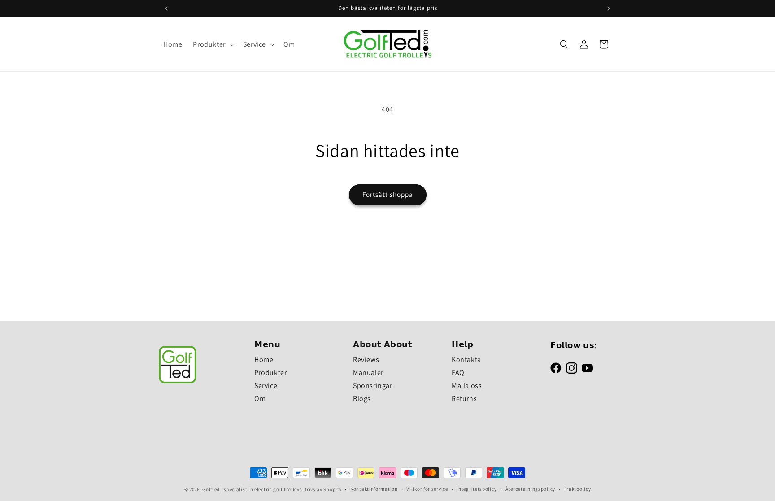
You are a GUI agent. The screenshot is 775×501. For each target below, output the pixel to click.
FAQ (458, 372)
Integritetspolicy (476, 489)
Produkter (270, 372)
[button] (212, 45)
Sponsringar (372, 385)
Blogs (362, 398)
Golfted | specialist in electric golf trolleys (252, 489)
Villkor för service (427, 489)
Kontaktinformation (374, 489)
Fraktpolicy (577, 489)
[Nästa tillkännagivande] (608, 8)
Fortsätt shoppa (387, 194)
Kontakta (466, 359)
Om (260, 398)
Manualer (368, 372)
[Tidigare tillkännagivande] (166, 8)
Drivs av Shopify (322, 489)
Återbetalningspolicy (530, 489)
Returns (464, 398)
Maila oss (467, 385)
